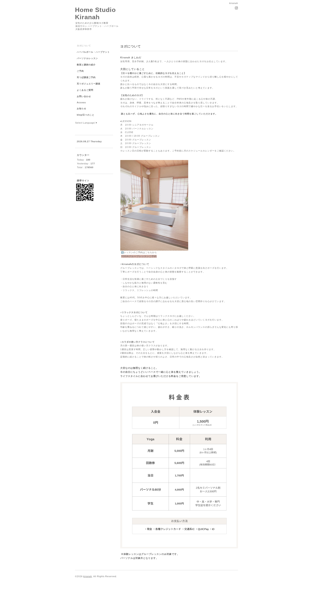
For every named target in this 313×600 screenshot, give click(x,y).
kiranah (87, 576)
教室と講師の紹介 (86, 64)
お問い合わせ (84, 96)
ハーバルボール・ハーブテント (93, 52)
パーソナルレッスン (87, 58)
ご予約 (80, 71)
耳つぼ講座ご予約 (86, 77)
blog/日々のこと (85, 115)
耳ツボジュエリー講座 (88, 83)
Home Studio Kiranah (95, 13)
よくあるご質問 (85, 90)
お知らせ (81, 108)
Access (81, 102)
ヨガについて (84, 45)
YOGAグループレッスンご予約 (139, 256)
